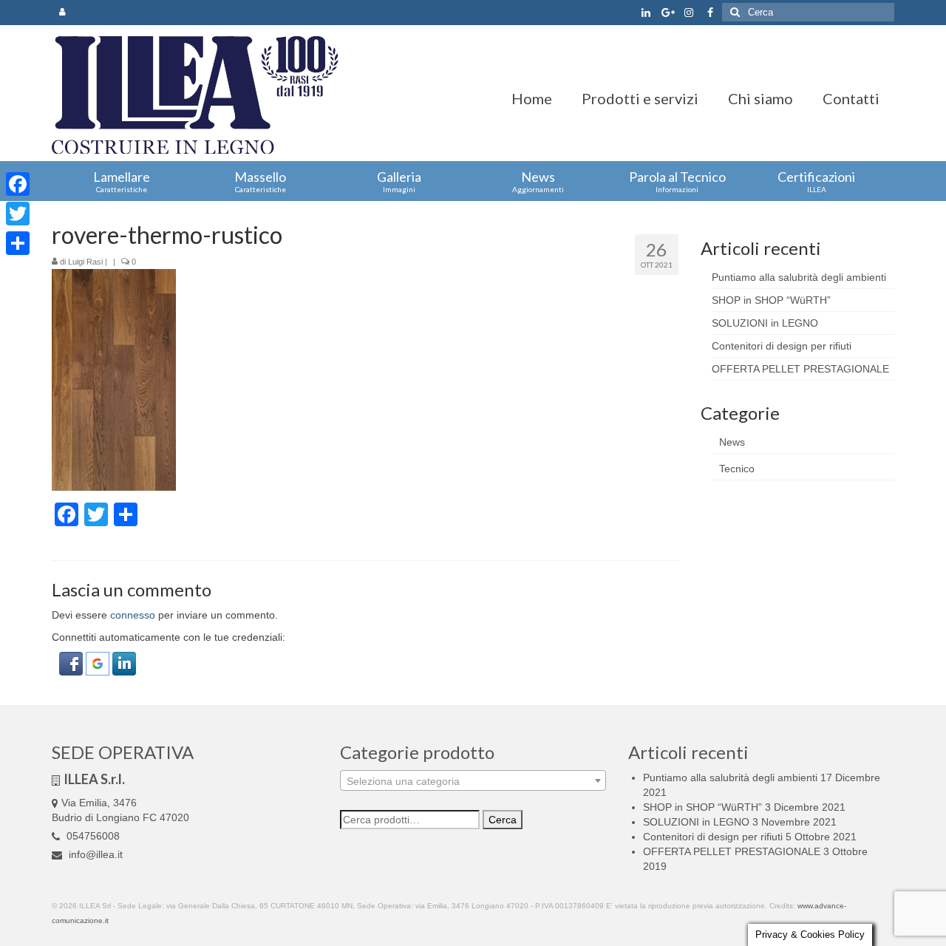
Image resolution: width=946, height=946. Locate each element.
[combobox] (473, 780)
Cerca (503, 820)
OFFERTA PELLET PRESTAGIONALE (800, 369)
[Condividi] (18, 243)
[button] (72, 663)
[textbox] (473, 781)
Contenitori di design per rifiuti (781, 346)
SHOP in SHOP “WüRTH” (771, 300)
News (732, 442)
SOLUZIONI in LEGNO (765, 323)
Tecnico (737, 468)
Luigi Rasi (85, 261)
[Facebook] (18, 184)
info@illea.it (94, 854)
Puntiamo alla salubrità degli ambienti (799, 277)
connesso (132, 615)
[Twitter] (18, 213)
